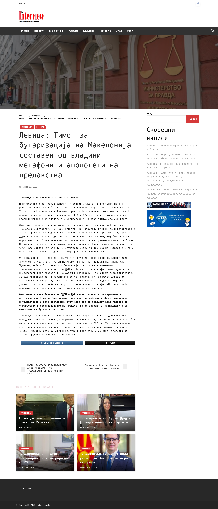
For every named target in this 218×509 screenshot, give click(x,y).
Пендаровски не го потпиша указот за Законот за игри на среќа (104, 458)
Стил (119, 30)
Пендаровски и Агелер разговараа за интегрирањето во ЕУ (45, 458)
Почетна (24, 30)
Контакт (22, 4)
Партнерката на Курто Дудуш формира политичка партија (105, 420)
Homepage (23, 116)
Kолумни (88, 30)
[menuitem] (23, 31)
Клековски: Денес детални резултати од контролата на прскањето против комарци (172, 193)
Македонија (56, 30)
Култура (73, 30)
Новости (39, 30)
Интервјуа (105, 30)
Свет (130, 30)
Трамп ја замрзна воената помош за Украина (42, 420)
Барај (149, 113)
